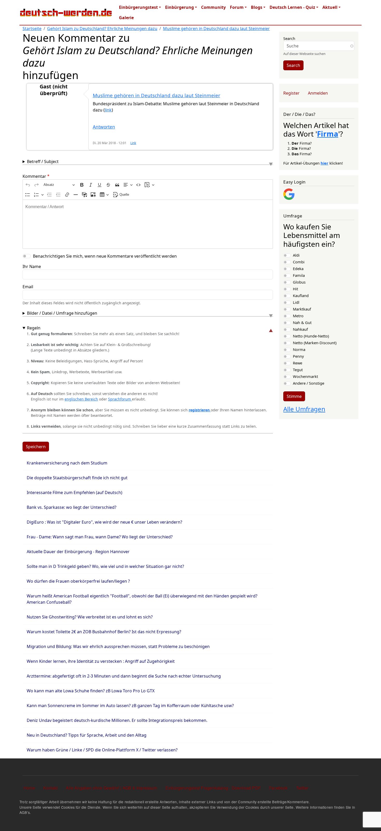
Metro (298, 315)
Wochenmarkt (305, 376)
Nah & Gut (302, 322)
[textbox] (148, 224)
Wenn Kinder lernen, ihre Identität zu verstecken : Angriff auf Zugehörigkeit (101, 661)
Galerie (126, 17)
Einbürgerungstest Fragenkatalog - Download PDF (213, 788)
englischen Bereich (81, 399)
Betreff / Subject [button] (43, 161)
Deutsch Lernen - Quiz (292, 7)
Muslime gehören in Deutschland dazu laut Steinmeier (216, 28)
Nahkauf (300, 329)
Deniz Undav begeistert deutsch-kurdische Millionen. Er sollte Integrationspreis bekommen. (117, 720)
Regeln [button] (33, 328)
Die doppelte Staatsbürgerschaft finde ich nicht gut (77, 478)
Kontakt (50, 788)
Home (29, 788)
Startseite (32, 28)
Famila (299, 275)
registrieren (200, 409)
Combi (299, 261)
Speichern (36, 446)
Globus (299, 282)
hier (324, 163)
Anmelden (318, 93)
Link (133, 143)
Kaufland (301, 295)
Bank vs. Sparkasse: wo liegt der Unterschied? (71, 507)
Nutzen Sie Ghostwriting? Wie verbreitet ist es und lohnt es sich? (90, 617)
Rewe (297, 362)
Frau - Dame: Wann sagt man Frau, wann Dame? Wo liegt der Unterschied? (100, 537)
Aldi (296, 255)
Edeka (298, 268)
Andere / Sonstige (308, 383)
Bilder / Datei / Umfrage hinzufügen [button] (62, 313)
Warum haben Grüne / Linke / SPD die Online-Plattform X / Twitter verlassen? (102, 750)
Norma (299, 349)
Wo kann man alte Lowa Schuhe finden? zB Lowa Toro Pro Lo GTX (90, 691)
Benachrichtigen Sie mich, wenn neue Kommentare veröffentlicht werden (105, 256)
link (108, 110)
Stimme (294, 396)
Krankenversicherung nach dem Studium (67, 463)
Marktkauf (302, 309)
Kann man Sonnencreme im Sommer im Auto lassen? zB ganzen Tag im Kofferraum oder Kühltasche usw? (130, 705)
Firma (327, 134)
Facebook (278, 788)
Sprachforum (120, 399)
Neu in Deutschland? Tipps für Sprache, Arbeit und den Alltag (86, 735)
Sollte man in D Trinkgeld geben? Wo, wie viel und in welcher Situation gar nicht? (105, 566)
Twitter (302, 788)
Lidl (296, 302)
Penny (298, 356)
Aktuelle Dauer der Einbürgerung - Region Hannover (78, 551)
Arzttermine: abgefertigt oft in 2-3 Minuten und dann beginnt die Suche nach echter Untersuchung (124, 676)
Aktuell (329, 7)
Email (28, 287)
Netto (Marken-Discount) (314, 342)
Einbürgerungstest (138, 7)
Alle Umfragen (304, 409)
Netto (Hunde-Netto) (311, 336)
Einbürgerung (179, 7)
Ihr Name (32, 266)
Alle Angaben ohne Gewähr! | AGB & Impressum (111, 788)
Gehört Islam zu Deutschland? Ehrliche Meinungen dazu (102, 28)
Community (213, 7)
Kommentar (34, 176)
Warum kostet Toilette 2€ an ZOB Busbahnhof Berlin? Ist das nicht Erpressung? (104, 632)
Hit (295, 288)
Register (291, 93)
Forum (237, 7)
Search (289, 38)
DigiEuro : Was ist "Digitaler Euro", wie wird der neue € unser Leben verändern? (104, 522)
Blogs (256, 7)
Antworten (104, 127)
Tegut (298, 369)
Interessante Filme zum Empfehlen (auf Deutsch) (74, 492)
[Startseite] (66, 12)
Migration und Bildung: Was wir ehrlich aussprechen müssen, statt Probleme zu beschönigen (118, 646)
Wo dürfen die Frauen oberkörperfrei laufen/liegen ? (78, 581)
